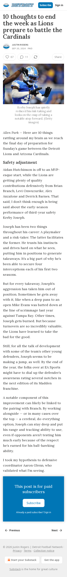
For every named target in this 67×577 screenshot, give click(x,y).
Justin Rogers (20, 44)
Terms (27, 550)
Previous (14, 530)
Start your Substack (23, 560)
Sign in (59, 5)
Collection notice (44, 550)
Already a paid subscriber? (33, 512)
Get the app (51, 560)
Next (55, 530)
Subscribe (45, 5)
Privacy (17, 550)
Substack (15, 569)
